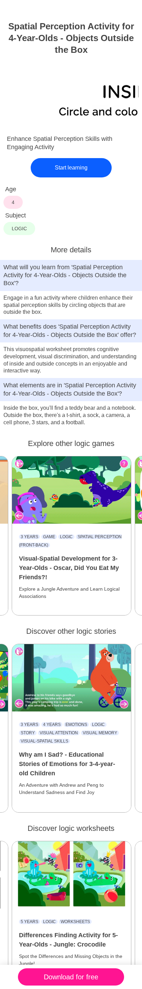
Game (49, 536)
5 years (29, 921)
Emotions (76, 724)
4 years (52, 724)
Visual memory (100, 732)
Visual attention (59, 732)
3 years (29, 536)
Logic (66, 536)
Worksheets (75, 921)
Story (28, 732)
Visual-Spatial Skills (44, 741)
